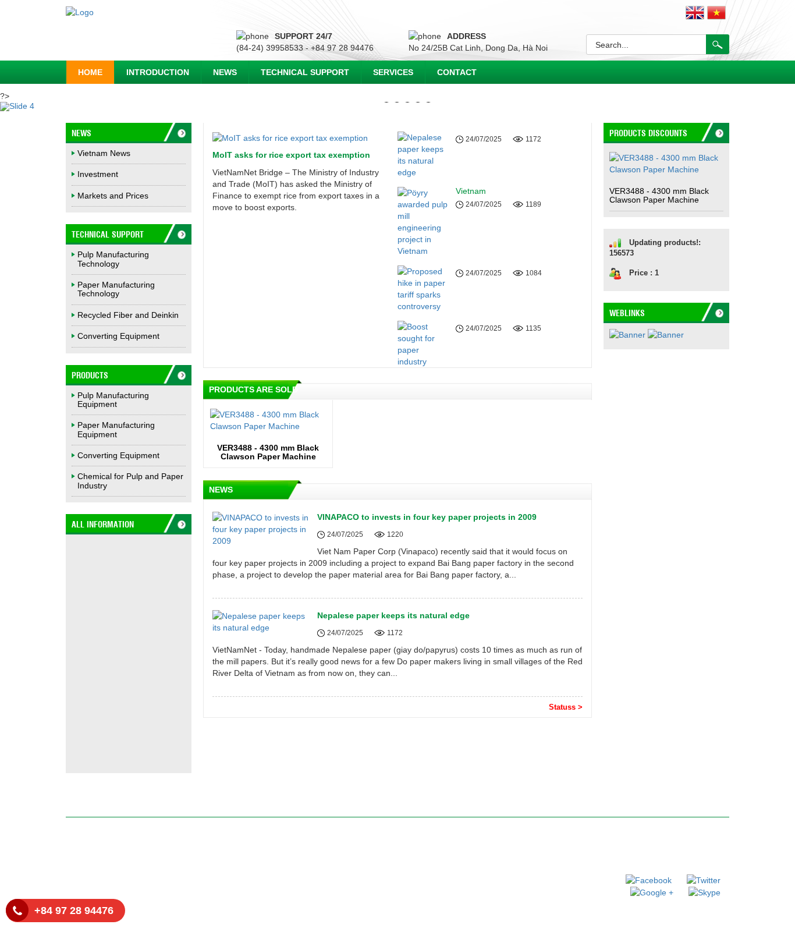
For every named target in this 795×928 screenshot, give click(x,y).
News (225, 72)
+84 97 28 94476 (73, 910)
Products (90, 375)
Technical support (305, 72)
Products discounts (648, 132)
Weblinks (627, 312)
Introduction (157, 72)
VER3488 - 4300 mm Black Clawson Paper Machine (268, 452)
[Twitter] (697, 879)
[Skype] (698, 892)
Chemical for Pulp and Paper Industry (130, 481)
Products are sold (253, 389)
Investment (97, 174)
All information (103, 524)
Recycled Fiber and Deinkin (128, 315)
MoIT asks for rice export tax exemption (291, 155)
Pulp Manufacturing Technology (113, 259)
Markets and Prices (112, 195)
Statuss (566, 707)
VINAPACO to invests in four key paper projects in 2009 (427, 517)
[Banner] (628, 338)
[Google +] (646, 892)
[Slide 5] (397, 106)
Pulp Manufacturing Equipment (113, 400)
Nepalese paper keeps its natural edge (393, 615)
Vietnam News (103, 153)
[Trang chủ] (80, 11)
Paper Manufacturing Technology (116, 289)
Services (393, 72)
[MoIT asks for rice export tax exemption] (290, 137)
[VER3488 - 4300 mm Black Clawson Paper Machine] (268, 420)
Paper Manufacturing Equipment (116, 429)
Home (90, 72)
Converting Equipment (118, 336)
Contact (457, 72)
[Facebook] (643, 879)
